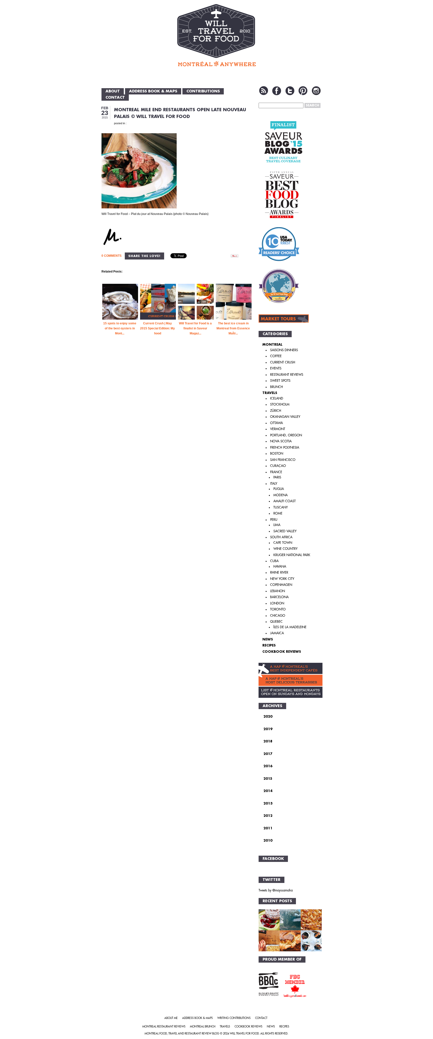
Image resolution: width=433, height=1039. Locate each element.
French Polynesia (284, 447)
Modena (280, 495)
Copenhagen (281, 584)
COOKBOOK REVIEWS (281, 651)
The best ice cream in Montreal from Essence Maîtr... (233, 328)
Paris (277, 477)
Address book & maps (153, 91)
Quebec (276, 621)
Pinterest (302, 90)
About (112, 91)
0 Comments (111, 255)
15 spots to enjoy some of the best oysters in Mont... (119, 328)
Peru (273, 519)
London (277, 603)
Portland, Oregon (286, 435)
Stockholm (279, 404)
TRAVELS (269, 393)
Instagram (316, 90)
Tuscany (280, 507)
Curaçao (278, 465)
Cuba (274, 561)
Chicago (277, 615)
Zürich (275, 410)
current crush (282, 362)
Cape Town (282, 542)
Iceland (276, 398)
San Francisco (282, 459)
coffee (276, 356)
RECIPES (269, 645)
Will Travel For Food (244, 1033)
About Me (171, 1018)
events (275, 368)
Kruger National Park (291, 555)
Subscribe (263, 90)
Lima (276, 525)
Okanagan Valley (285, 416)
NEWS (267, 639)
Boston (276, 453)
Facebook (276, 90)
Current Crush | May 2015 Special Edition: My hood (157, 328)
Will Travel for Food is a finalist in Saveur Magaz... (195, 328)
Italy (273, 483)
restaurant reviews (286, 374)
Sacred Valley (284, 531)
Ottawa (276, 423)
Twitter (289, 90)
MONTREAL (272, 344)
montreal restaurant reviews (163, 1026)
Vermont (277, 429)
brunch (276, 386)
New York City (282, 578)
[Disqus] (177, 429)
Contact (115, 97)
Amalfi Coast (284, 501)
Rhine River (279, 572)
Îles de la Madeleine (289, 627)
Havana (279, 566)
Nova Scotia (281, 441)
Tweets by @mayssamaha (276, 890)
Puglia (278, 488)
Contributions (203, 91)
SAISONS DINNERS (284, 350)
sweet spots (280, 380)
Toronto (278, 609)
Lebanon (277, 591)
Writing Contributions (234, 1018)
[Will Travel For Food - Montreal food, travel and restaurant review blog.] (216, 35)
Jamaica (277, 633)
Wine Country (285, 548)
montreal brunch (202, 1026)
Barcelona (279, 597)
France (276, 472)
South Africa (281, 537)
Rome (277, 513)
